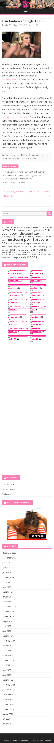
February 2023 (8, 640)
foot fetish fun (43, 237)
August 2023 (7, 621)
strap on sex (16, 254)
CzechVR (28, 231)
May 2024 (6, 587)
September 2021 (9, 709)
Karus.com (16, 244)
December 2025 (9, 553)
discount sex (30, 233)
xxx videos (29, 257)
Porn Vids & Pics (12, 155)
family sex (33, 236)
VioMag (12, 741)
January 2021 (8, 723)
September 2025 (9, 558)
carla (6, 25)
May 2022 (6, 670)
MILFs (44, 244)
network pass (29, 246)
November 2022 (9, 655)
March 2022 (7, 680)
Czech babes (20, 231)
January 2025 (8, 572)
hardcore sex (30, 158)
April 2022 (6, 675)
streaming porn (25, 254)
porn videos (39, 249)
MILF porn (37, 243)
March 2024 (7, 592)
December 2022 (9, 650)
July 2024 (6, 582)
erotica (42, 234)
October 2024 (8, 577)
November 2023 (9, 606)
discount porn (38, 155)
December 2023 (9, 601)
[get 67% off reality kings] (27, 523)
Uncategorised (8, 489)
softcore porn (21, 252)
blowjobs (27, 155)
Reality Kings (11, 252)
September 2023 (9, 616)
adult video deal (7, 227)
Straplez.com (6, 254)
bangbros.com (47, 227)
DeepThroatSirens (37, 231)
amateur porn (18, 227)
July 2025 (6, 562)
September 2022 (9, 660)
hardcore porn (18, 158)
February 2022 (8, 684)
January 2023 (8, 645)
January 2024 (8, 596)
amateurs (27, 227)
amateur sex (36, 227)
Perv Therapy (42, 247)
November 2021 (9, 699)
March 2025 (7, 567)
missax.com (6, 247)
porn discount (21, 249)
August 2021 (7, 714)
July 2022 (6, 665)
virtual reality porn (12, 257)
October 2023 (8, 611)
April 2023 (6, 631)
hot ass (10, 244)
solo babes (39, 252)
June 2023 (6, 626)
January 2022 (8, 689)
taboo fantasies (41, 254)
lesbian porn (27, 243)
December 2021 (9, 694)
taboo (34, 254)
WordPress (46, 741)
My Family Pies (15, 247)
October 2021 (8, 704)
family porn (24, 236)
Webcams (6, 494)
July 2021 (6, 719)
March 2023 (7, 636)
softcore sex (31, 252)
